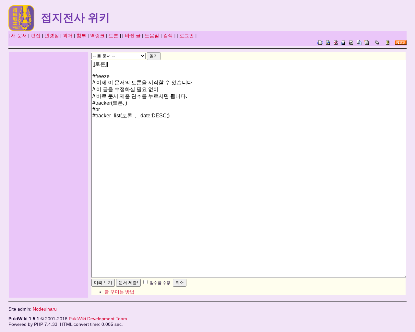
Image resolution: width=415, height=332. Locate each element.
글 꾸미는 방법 (119, 291)
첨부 (81, 35)
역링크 (97, 35)
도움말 (152, 35)
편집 (36, 35)
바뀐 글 (133, 35)
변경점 (51, 35)
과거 (68, 35)
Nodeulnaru (45, 309)
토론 (113, 35)
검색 (168, 35)
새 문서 (19, 35)
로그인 (186, 35)
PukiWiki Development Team (98, 318)
